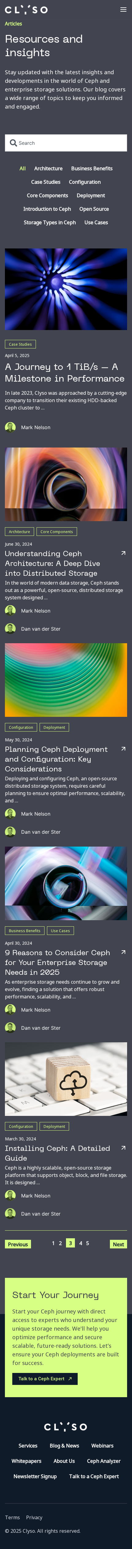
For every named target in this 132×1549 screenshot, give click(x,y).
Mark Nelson (35, 427)
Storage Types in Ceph (50, 222)
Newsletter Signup (35, 1476)
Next (118, 1244)
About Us (64, 1460)
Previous (18, 1244)
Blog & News (64, 1445)
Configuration (85, 181)
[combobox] (66, 143)
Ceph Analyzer (104, 1460)
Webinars (102, 1445)
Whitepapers (26, 1460)
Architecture (48, 168)
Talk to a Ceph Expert (94, 1476)
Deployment (91, 195)
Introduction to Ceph (47, 208)
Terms (12, 1517)
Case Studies (45, 181)
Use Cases (96, 222)
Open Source (94, 208)
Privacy (34, 1517)
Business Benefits (92, 168)
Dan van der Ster (40, 629)
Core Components (47, 195)
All (23, 168)
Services (28, 1445)
